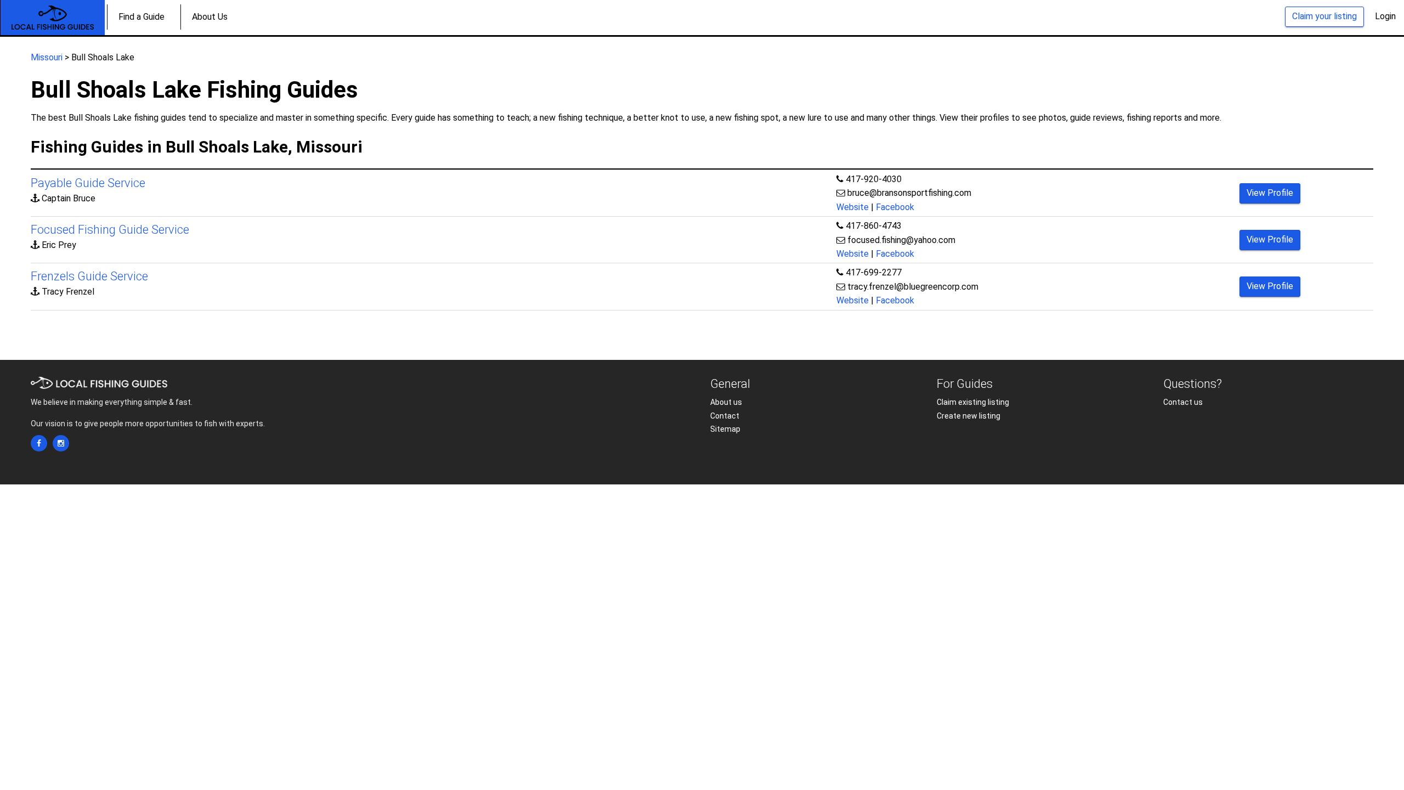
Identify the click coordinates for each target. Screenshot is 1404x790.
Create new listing (968, 415)
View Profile (1270, 193)
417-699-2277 (874, 272)
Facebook (895, 207)
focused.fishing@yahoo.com (901, 240)
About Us (210, 17)
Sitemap (725, 429)
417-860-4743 (874, 226)
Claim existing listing (973, 402)
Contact (724, 415)
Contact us (1183, 402)
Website (852, 207)
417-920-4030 (874, 179)
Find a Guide (141, 17)
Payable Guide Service (88, 183)
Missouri (47, 57)
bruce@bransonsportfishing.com (909, 193)
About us (726, 402)
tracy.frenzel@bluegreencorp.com (912, 286)
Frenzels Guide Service (89, 276)
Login (1385, 16)
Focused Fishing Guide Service (110, 229)
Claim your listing (1324, 16)
